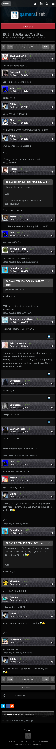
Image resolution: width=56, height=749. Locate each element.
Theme (27, 730)
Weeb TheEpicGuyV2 (16, 37)
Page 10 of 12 (28, 47)
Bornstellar (15, 380)
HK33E (13, 169)
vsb (12, 88)
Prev (10, 46)
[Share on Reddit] (12, 706)
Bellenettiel (15, 639)
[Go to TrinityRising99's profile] (5, 345)
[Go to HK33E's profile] (5, 170)
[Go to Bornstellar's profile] (5, 382)
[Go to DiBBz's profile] (5, 106)
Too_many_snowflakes (21, 319)
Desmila (14, 597)
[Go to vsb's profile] (5, 89)
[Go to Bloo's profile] (5, 122)
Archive (45, 37)
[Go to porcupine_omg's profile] (5, 250)
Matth (13, 216)
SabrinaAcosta (17, 429)
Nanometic (15, 72)
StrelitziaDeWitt (18, 56)
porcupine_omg (18, 248)
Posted (19, 59)
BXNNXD (39, 281)
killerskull (15, 581)
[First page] (3, 47)
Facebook (28, 736)
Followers (26, 687)
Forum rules (28, 26)
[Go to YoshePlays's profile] (5, 270)
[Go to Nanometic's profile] (5, 73)
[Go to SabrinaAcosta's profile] (5, 430)
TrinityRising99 (18, 343)
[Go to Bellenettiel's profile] (5, 641)
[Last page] (52, 47)
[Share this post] (52, 59)
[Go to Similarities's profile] (5, 406)
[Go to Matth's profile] (5, 218)
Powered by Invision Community (28, 744)
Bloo (12, 120)
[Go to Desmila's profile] (5, 599)
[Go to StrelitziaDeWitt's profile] (5, 57)
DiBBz (13, 104)
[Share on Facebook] (8, 706)
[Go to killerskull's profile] (5, 583)
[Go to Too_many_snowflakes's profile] (5, 320)
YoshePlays (16, 268)
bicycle (13, 477)
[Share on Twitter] (3, 706)
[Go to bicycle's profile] (5, 479)
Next (46, 46)
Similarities (16, 404)
